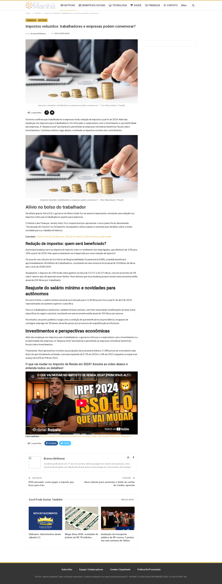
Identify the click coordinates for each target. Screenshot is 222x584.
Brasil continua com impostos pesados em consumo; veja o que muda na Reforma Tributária (85, 436)
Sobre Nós (67, 569)
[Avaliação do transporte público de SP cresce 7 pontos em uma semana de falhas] (118, 518)
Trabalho (31, 20)
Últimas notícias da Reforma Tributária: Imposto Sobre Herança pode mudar (73, 236)
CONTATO (172, 5)
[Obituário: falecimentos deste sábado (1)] (45, 518)
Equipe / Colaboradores (91, 569)
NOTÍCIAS (69, 5)
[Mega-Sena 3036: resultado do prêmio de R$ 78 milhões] (81, 518)
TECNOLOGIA (119, 5)
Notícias (43, 20)
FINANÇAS (154, 5)
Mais (184, 5)
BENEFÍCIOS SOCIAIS (93, 5)
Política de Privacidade (149, 569)
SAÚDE (138, 5)
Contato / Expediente (120, 569)
